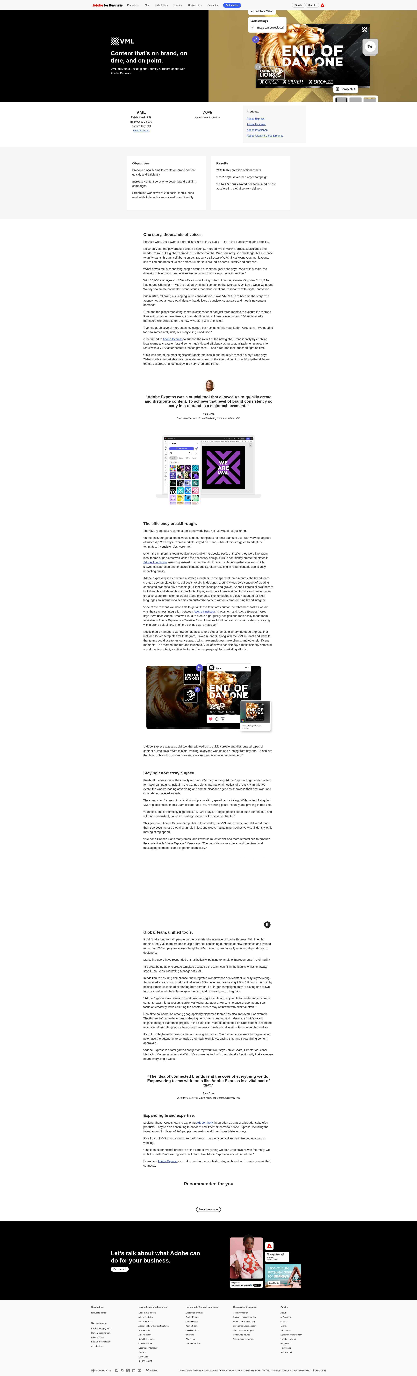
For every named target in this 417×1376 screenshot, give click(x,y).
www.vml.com (141, 130)
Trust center (285, 1348)
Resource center (240, 1313)
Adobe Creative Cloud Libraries (265, 135)
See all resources (208, 1209)
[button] (267, 924)
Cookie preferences (251, 1370)
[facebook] (116, 1370)
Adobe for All (286, 1352)
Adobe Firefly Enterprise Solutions (153, 1326)
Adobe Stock (191, 1326)
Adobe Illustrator (256, 124)
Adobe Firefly (205, 1122)
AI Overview (285, 1317)
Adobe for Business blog (244, 1321)
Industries (160, 5)
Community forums (241, 1335)
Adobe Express (256, 118)
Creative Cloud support (243, 1330)
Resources (193, 5)
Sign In (298, 5)
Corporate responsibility (291, 1335)
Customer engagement (101, 1328)
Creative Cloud (145, 1343)
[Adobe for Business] (322, 5)
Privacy (223, 1370)
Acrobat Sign (144, 1330)
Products (131, 5)
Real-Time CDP (145, 1361)
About (283, 1313)
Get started (232, 5)
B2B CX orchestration (100, 1342)
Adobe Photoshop (257, 130)
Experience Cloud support (244, 1326)
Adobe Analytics (145, 1317)
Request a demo (98, 1313)
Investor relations (288, 1339)
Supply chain (286, 1343)
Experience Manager (147, 1348)
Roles (177, 5)
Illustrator (190, 1335)
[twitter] (128, 1370)
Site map (266, 1370)
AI (146, 5)
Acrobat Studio (144, 1335)
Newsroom (285, 1330)
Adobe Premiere (193, 1343)
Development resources (243, 1339)
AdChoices (321, 1370)
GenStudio (143, 1357)
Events (283, 1326)
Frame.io (142, 1352)
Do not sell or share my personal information (291, 1370)
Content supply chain (100, 1333)
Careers (284, 1321)
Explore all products (147, 1313)
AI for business (97, 1346)
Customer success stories (244, 1317)
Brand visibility (97, 1337)
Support (212, 5)
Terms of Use (234, 1370)
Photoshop (190, 1339)
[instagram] (122, 1370)
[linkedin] (133, 1370)
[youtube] (139, 1370)
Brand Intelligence (146, 1339)
